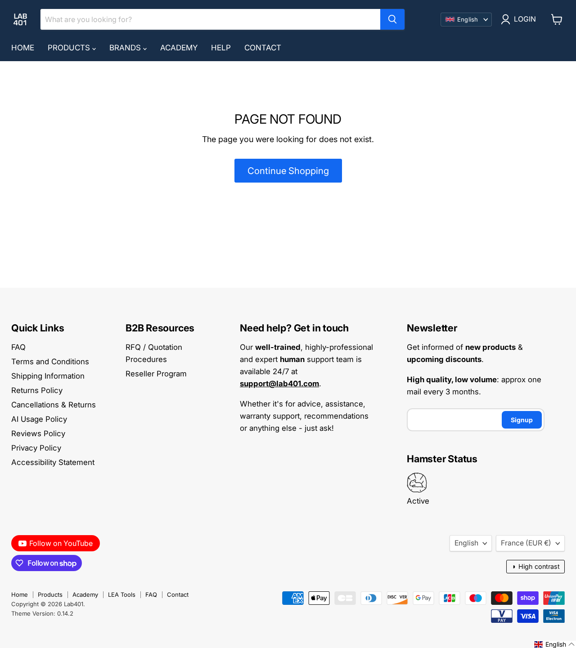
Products (70, 47)
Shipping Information (48, 375)
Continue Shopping (288, 170)
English (466, 543)
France (526, 543)
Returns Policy (37, 390)
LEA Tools (121, 594)
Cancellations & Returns (53, 404)
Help (221, 47)
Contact (262, 47)
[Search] (392, 19)
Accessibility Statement (52, 462)
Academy (179, 47)
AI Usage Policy (39, 419)
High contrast (535, 566)
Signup (522, 420)
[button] (554, 644)
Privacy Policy (36, 447)
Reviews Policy (38, 433)
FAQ (18, 347)
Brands (126, 47)
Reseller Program (156, 373)
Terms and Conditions (50, 361)
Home (22, 47)
